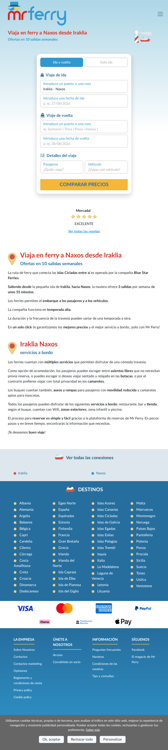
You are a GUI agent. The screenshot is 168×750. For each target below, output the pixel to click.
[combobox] (84, 89)
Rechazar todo (82, 739)
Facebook (138, 649)
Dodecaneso (28, 591)
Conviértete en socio (66, 662)
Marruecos (144, 509)
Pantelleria (144, 535)
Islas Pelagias (107, 541)
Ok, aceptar (51, 739)
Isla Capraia (67, 572)
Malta (140, 503)
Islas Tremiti (106, 548)
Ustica (141, 579)
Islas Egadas (106, 529)
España (63, 509)
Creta (23, 572)
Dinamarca (27, 585)
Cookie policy (23, 697)
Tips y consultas (103, 676)
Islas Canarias (107, 509)
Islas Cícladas (107, 516)
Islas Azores (106, 503)
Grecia (63, 548)
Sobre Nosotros (24, 649)
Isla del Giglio (68, 591)
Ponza (141, 548)
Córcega (25, 554)
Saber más (93, 730)
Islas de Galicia (108, 522)
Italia (101, 560)
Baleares (25, 522)
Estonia (64, 522)
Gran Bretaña (68, 541)
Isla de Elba (66, 578)
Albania (25, 503)
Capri (23, 535)
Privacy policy (23, 690)
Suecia (141, 567)
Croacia (25, 578)
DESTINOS (90, 489)
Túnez (140, 573)
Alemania (26, 509)
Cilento (25, 548)
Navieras (98, 656)
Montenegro (145, 516)
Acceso (58, 655)
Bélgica (24, 529)
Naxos (101, 473)
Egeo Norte (67, 503)
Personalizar (112, 739)
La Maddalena (108, 567)
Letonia (102, 585)
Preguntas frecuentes (106, 649)
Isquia (101, 554)
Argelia (24, 516)
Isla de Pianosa (69, 585)
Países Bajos (145, 529)
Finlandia (65, 529)
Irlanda (63, 554)
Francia (64, 535)
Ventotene (144, 586)
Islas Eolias (105, 535)
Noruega (142, 522)
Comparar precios (84, 184)
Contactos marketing (28, 663)
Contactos (20, 656)
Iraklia (22, 473)
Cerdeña (25, 541)
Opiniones (20, 671)
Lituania (103, 591)
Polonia (142, 541)
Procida (142, 554)
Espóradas (66, 516)
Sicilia (140, 560)
